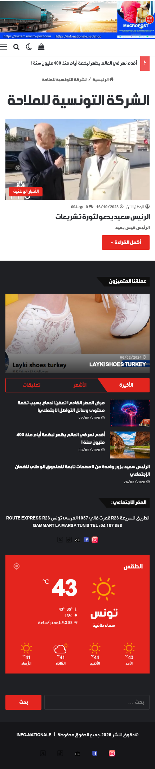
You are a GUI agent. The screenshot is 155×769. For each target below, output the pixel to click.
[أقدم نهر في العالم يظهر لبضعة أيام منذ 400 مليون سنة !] (130, 445)
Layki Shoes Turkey (117, 365)
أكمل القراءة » (126, 242)
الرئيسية (100, 80)
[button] (77, 159)
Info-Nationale (34, 735)
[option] (77, 333)
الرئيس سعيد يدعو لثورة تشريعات (102, 217)
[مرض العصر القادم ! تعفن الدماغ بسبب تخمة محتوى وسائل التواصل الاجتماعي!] (130, 413)
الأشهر (79, 385)
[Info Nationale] (77, 20)
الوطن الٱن (135, 207)
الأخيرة (126, 385)
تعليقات (31, 385)
